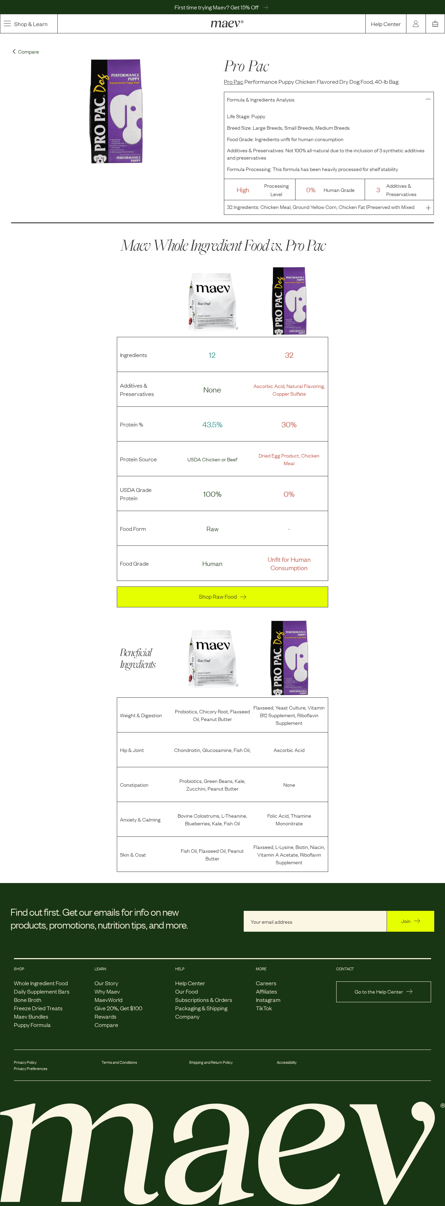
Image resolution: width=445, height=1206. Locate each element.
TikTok (264, 1008)
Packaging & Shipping (201, 1008)
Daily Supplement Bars (42, 991)
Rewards (105, 1016)
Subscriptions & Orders (203, 999)
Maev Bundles (31, 1016)
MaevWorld (108, 999)
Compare (106, 1024)
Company (187, 1016)
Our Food (186, 991)
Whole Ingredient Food (41, 983)
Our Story (106, 983)
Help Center (386, 23)
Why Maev (107, 991)
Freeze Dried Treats (38, 1008)
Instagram (268, 999)
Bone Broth (27, 999)
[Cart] (435, 23)
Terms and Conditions (119, 1062)
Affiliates (266, 991)
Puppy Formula (32, 1024)
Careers (266, 983)
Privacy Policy (25, 1062)
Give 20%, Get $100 (118, 1008)
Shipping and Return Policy (211, 1062)
